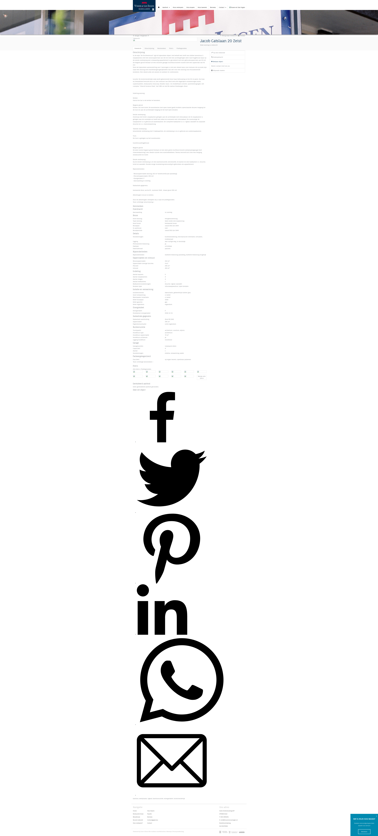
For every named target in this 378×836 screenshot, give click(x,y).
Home (135, 811)
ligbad (150, 798)
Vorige (136, 36)
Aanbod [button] (166, 7)
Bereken (364, 831)
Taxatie (149, 814)
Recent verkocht (138, 820)
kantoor (136, 798)
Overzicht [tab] (137, 48)
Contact (149, 823)
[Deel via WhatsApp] (181, 724)
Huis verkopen (178, 7)
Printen (242, 36)
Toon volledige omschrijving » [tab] (143, 202)
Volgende (143, 36)
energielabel (168, 798)
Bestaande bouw (138, 814)
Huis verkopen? (138, 823)
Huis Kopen (150, 811)
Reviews (213, 7)
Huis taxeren (202, 7)
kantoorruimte (158, 798)
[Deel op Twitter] (172, 512)
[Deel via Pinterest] (172, 583)
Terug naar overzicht (229, 36)
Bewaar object (218, 61)
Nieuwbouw (136, 817)
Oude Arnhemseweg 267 (226, 811)
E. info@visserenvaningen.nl (228, 820)
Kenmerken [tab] (161, 48)
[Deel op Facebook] (162, 442)
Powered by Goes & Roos (140, 831)
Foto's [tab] (171, 48)
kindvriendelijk (179, 798)
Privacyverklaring (178, 831)
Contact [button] (222, 7)
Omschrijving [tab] (149, 48)
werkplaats (143, 798)
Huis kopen (190, 7)
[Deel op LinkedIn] (162, 634)
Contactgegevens (152, 820)
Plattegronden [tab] (182, 48)
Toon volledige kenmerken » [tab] (143, 362)
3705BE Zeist (223, 814)
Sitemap (169, 831)
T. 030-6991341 (224, 817)
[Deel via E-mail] (172, 795)
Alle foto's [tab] (136, 369)
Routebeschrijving (225, 823)
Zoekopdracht (218, 57)
